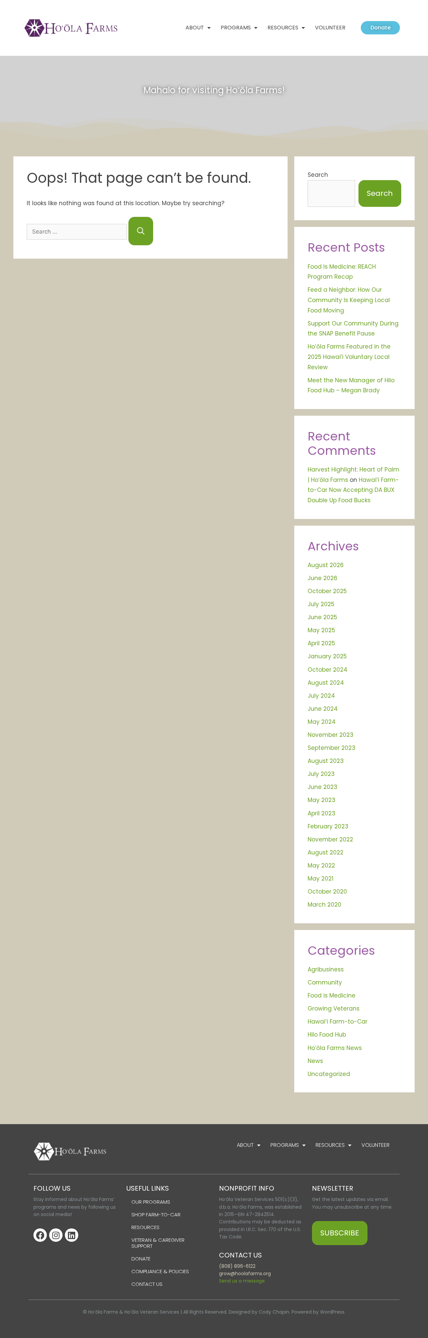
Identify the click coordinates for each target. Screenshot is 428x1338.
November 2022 (330, 839)
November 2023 (330, 735)
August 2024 (326, 683)
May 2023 (321, 800)
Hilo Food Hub (327, 1035)
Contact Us (147, 1284)
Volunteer (330, 27)
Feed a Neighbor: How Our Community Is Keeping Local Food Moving (349, 300)
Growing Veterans (333, 1009)
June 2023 (322, 787)
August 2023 (326, 761)
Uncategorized (329, 1074)
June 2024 (323, 709)
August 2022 (325, 852)
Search (318, 175)
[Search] (140, 231)
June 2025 (322, 617)
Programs (236, 27)
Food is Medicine (331, 995)
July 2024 (321, 696)
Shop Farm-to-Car (156, 1214)
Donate (140, 1258)
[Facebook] (40, 1235)
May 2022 (321, 865)
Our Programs (150, 1201)
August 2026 (326, 565)
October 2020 (327, 892)
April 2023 (321, 813)
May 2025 (321, 630)
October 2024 (327, 670)
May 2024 (322, 722)
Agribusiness (326, 969)
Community (325, 982)
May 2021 (320, 879)
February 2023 (328, 826)
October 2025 (327, 591)
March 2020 (324, 905)
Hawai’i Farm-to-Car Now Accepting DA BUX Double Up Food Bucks (353, 490)
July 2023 (321, 774)
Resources (283, 27)
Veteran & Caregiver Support (158, 1242)
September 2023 (331, 748)
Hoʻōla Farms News (335, 1048)
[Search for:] (77, 232)
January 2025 (327, 656)
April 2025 (321, 643)
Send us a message (242, 1281)
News (315, 1061)
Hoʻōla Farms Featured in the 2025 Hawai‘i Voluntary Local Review (349, 357)
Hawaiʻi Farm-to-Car (337, 1022)
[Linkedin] (71, 1235)
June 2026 (322, 578)
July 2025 (321, 604)
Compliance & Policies (160, 1271)
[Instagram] (56, 1235)
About (195, 27)
